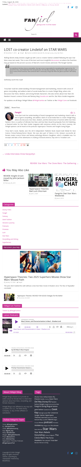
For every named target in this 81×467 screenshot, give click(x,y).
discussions (55, 60)
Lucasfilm (45, 419)
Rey (42, 425)
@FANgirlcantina (38, 100)
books (42, 399)
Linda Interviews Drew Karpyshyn (18, 154)
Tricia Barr (54, 440)
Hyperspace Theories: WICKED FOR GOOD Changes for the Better (40, 296)
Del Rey (38, 401)
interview (44, 417)
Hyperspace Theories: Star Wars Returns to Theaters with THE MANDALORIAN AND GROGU (39, 4)
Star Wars (60, 53)
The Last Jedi (46, 440)
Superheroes (6, 242)
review (37, 425)
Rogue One (47, 425)
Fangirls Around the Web (52, 404)
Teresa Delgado (50, 435)
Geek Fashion (7, 219)
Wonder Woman (39, 442)
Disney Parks (6, 210)
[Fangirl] (9, 113)
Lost (55, 53)
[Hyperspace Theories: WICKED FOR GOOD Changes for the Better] (9, 295)
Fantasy (5, 216)
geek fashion (38, 410)
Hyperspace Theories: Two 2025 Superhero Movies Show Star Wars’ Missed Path (37, 278)
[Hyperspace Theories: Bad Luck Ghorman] (40, 175)
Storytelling (39, 435)
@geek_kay (9, 431)
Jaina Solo (50, 417)
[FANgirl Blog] (4, 40)
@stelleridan (11, 433)
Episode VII (41, 53)
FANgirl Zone (62, 100)
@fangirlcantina (12, 424)
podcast (48, 422)
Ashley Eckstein (48, 397)
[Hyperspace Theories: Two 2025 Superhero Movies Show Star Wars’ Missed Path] (40, 252)
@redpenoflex (10, 426)
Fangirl (22, 53)
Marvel (50, 419)
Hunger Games (39, 415)
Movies (41, 422)
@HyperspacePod (8, 443)
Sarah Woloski (38, 429)
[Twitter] (74, 113)
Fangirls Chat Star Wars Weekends (65, 194)
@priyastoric (11, 437)
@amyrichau (10, 439)
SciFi (3, 233)
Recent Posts (16, 107)
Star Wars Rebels (42, 432)
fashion (55, 406)
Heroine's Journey (8, 223)
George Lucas (49, 53)
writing (46, 442)
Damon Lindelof (32, 53)
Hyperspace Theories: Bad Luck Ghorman (39, 189)
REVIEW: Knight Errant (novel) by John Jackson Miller (13, 178)
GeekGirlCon (47, 409)
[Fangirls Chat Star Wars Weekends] (66, 175)
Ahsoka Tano (38, 397)
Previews (5, 229)
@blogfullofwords (14, 435)
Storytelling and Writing (10, 239)
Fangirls (42, 404)
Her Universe (53, 413)
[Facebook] (71, 113)
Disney (45, 401)
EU (50, 401)
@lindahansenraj (12, 428)
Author (7, 107)
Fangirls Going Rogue (43, 406)
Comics (47, 399)
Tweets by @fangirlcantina (11, 311)
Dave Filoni (53, 399)
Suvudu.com (44, 96)
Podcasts (5, 226)
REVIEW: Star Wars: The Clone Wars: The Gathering (54, 163)
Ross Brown (54, 425)
